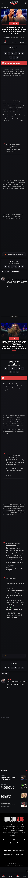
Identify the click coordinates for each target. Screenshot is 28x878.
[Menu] (3, 3)
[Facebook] (5, 53)
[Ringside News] (14, 3)
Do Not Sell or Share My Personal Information (14, 865)
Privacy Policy (20, 854)
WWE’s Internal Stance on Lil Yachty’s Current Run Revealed (8, 805)
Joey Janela (5, 673)
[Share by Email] (22, 266)
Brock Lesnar (5, 271)
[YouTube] (22, 53)
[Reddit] (17, 57)
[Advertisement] (13, 168)
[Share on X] (9, 266)
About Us (15, 850)
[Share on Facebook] (5, 266)
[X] (9, 53)
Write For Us (18, 847)
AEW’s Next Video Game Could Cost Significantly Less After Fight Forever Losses (8, 778)
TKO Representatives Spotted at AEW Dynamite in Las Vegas (7, 787)
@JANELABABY (11, 548)
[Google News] (12, 53)
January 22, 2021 (12, 617)
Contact (21, 850)
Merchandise (7, 850)
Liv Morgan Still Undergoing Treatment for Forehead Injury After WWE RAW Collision (6, 796)
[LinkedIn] (15, 53)
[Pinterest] (19, 53)
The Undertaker (15, 271)
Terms (14, 857)
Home (2, 7)
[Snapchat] (14, 57)
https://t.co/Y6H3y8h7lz (14, 609)
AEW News (3, 775)
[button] (25, 3)
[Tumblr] (21, 839)
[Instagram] (10, 57)
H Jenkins (6, 37)
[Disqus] (14, 739)
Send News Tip (10, 847)
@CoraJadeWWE (18, 590)
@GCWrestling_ (11, 545)
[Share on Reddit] (19, 266)
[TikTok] (14, 843)
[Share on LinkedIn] (12, 266)
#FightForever (16, 562)
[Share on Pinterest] (15, 266)
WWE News (6, 7)
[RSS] (17, 843)
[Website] (7, 286)
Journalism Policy (9, 854)
